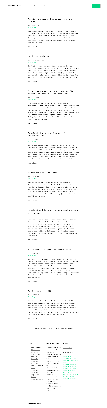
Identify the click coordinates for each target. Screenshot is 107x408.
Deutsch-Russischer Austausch (35, 361)
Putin (70, 372)
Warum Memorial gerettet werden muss (49, 249)
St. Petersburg (68, 376)
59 (59, 328)
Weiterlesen (33, 46)
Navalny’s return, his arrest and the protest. (50, 20)
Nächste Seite (67, 328)
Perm (64, 372)
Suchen (96, 6)
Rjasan (75, 374)
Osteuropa (35, 372)
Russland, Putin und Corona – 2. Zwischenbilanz (47, 134)
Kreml (75, 358)
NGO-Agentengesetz (70, 370)
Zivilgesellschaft (70, 378)
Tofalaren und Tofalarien (43, 172)
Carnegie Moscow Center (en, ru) (36, 354)
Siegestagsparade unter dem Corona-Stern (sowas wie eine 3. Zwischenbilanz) (52, 92)
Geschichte (67, 358)
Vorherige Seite (40, 328)
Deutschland (67, 356)
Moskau (75, 368)
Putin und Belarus (38, 56)
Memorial (66, 360)
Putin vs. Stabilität (40, 291)
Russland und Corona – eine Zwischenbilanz (53, 210)
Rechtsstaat (67, 374)
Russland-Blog (14, 6)
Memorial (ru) (36, 370)
